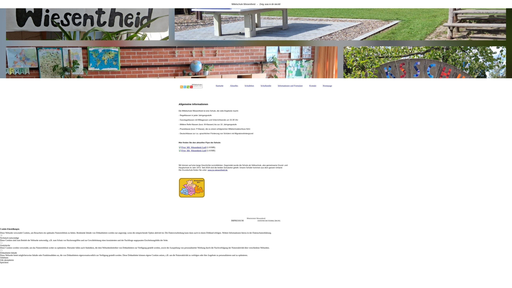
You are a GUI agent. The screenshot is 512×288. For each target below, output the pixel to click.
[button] (135, 258)
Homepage (327, 86)
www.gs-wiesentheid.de (217, 170)
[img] (256, 43)
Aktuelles (234, 86)
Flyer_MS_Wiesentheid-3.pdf (193, 147)
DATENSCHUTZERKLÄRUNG (269, 221)
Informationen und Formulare (290, 86)
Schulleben (249, 86)
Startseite (219, 86)
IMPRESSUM (237, 220)
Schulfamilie (266, 86)
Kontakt (312, 86)
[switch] (1, 235)
